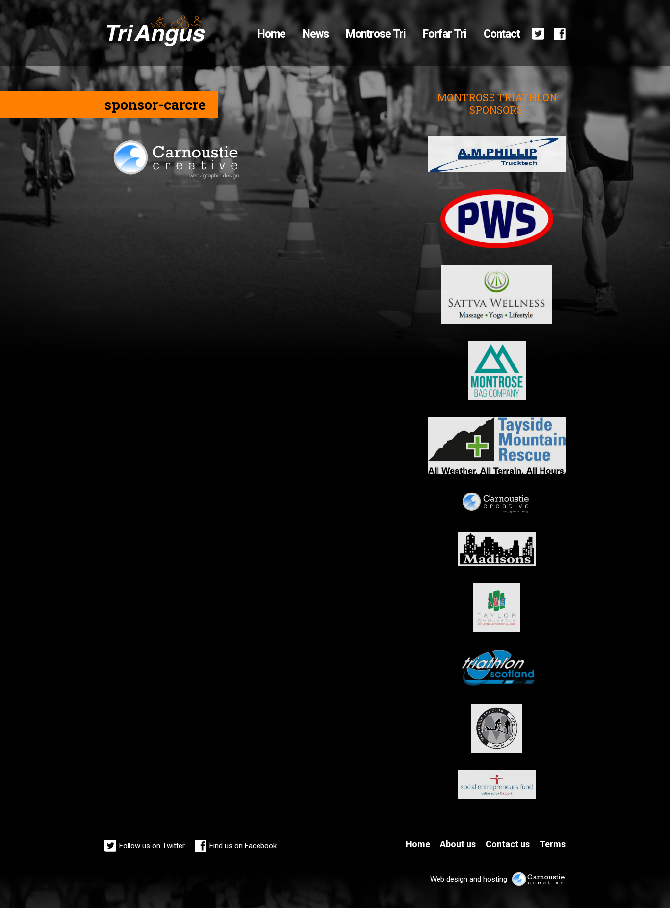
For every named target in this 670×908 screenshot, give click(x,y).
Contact (502, 34)
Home (271, 34)
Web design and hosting (468, 879)
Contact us (508, 844)
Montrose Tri (376, 34)
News (316, 34)
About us (458, 844)
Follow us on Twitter (152, 845)
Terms (553, 844)
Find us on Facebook (243, 845)
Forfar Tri (444, 34)
